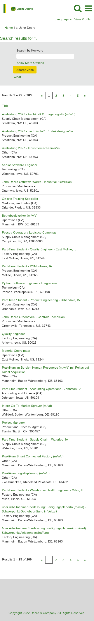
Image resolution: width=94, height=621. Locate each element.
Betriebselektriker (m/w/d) (19, 215)
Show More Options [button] (30, 62)
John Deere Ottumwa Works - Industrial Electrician (37, 182)
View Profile (82, 19)
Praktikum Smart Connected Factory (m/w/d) (33, 456)
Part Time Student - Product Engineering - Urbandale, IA (41, 300)
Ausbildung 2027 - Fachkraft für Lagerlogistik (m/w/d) (38, 114)
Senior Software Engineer (19, 165)
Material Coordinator (16, 350)
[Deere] (16, 8)
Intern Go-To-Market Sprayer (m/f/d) (27, 405)
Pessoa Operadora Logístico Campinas (29, 232)
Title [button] (5, 105)
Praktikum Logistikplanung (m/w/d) (26, 473)
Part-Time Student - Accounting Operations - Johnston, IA (41, 389)
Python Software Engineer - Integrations (29, 283)
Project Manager (13, 422)
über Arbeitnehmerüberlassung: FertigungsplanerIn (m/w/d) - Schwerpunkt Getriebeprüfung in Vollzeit (44, 509)
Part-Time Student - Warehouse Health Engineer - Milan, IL (43, 490)
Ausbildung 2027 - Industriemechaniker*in (31, 148)
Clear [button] (17, 77)
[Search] (77, 8)
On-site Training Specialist (20, 198)
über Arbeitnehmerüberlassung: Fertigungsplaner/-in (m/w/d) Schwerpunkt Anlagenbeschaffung (44, 530)
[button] (88, 8)
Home (9, 27)
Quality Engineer (13, 333)
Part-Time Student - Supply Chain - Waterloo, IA (35, 439)
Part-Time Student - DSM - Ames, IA (27, 266)
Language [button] (62, 19)
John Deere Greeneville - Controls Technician (33, 317)
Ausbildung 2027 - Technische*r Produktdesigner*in (37, 131)
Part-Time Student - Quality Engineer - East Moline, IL (39, 249)
